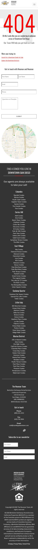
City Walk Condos (19, 344)
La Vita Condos (19, 321)
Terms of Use (26, 544)
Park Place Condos (19, 364)
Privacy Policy (17, 544)
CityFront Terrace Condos (19, 346)
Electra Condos (19, 197)
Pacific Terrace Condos (19, 362)
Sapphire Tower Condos (19, 202)
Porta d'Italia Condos (19, 326)
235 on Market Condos (19, 340)
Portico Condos (19, 328)
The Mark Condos (19, 282)
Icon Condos (19, 258)
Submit (19, 116)
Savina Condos (19, 204)
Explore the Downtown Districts (10, 60)
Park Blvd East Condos (19, 267)
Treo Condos (19, 208)
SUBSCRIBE (19, 465)
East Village (19, 245)
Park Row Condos (19, 366)
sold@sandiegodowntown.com (19, 425)
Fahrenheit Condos (19, 256)
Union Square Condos (19, 287)
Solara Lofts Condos (19, 235)
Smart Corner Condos (19, 276)
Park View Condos (19, 233)
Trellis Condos (19, 299)
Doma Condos (19, 317)
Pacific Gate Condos (19, 199)
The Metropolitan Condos (19, 285)
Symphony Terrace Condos (19, 240)
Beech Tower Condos (19, 220)
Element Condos (19, 254)
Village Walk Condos (19, 332)
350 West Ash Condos (19, 306)
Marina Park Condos (19, 357)
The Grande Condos (19, 206)
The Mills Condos (19, 242)
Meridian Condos (19, 359)
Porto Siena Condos (19, 330)
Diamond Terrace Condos (19, 251)
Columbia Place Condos (19, 348)
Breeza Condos (19, 315)
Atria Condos (19, 342)
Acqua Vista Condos (19, 308)
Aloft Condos (19, 216)
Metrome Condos (19, 263)
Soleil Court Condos (19, 238)
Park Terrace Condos (19, 271)
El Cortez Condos (19, 229)
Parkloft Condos (19, 274)
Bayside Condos (19, 195)
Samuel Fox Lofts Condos (19, 296)
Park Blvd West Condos (19, 269)
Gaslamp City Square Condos (19, 294)
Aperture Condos (19, 310)
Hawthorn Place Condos (19, 319)
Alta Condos (19, 249)
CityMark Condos (19, 222)
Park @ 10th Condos (19, 231)
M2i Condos (19, 260)
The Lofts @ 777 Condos (19, 280)
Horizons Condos (19, 355)
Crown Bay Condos (19, 351)
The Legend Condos (19, 278)
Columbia (19, 191)
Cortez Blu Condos (19, 224)
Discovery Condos (19, 227)
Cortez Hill (19, 212)
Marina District (19, 336)
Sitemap (10, 544)
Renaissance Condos (19, 370)
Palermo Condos (19, 323)
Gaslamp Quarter (19, 290)
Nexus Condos (19, 265)
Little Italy (19, 302)
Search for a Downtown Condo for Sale (12, 57)
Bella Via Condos (19, 312)
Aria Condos (19, 218)
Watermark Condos (19, 373)
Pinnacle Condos (19, 368)
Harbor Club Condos (19, 353)
